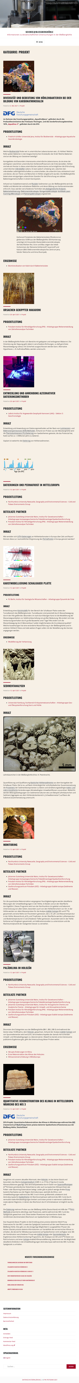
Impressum (7, 1313)
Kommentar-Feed (9, 1341)
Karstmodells (22, 610)
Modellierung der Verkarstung (20, 642)
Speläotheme (24, 1197)
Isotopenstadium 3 (28, 1182)
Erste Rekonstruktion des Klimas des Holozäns (26, 1054)
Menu (41, 42)
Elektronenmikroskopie (30, 191)
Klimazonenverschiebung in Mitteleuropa (24, 1057)
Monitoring (10, 845)
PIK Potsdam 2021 (50, 1380)
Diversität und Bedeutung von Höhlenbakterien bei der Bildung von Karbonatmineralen (37, 99)
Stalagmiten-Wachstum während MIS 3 (18, 1267)
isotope (26, 1239)
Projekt (22, 106)
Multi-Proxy (21, 1125)
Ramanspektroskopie (32, 194)
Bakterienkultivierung (11, 191)
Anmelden (6, 1334)
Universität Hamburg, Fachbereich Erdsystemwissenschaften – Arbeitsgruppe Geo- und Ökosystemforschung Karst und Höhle (40, 704)
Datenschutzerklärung (11, 1317)
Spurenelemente (59, 1234)
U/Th (19, 536)
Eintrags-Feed (8, 1338)
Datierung (26, 441)
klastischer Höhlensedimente (41, 783)
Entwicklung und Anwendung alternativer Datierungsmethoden (29, 395)
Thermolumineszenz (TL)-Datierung (20, 433)
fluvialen (35, 184)
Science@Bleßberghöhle (39, 31)
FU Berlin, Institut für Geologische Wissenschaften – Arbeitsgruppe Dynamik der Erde (41, 599)
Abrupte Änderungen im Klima (20, 1052)
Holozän (30, 1032)
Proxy (67, 1189)
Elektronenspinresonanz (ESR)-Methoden (19, 431)
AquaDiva (12, 124)
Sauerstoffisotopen (64, 1184)
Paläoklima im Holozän (17, 968)
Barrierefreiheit (8, 1321)
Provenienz (10, 788)
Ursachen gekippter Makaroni (22, 310)
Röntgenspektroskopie (48, 191)
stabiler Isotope (52, 911)
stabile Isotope (42, 1234)
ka (52, 1182)
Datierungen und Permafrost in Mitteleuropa (31, 485)
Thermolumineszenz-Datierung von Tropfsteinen (20, 1262)
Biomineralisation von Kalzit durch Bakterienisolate (28, 266)
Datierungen (26, 536)
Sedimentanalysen (14, 686)
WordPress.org (8, 1345)
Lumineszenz (65, 428)
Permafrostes (48, 539)
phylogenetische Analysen (56, 189)
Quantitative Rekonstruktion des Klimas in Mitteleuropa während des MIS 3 (38, 1102)
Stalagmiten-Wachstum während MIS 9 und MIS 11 (20, 1271)
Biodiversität (14, 151)
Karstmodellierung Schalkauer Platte (27, 583)
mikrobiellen (20, 169)
